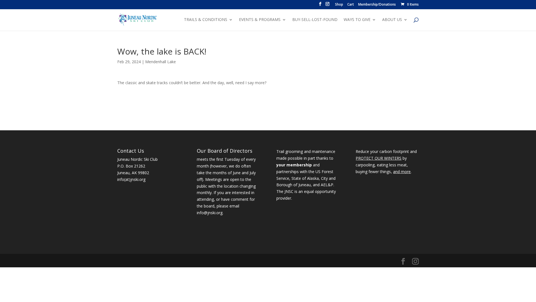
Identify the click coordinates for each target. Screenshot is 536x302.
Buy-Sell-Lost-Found (315, 20)
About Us (392, 20)
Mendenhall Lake (160, 61)
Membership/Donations (377, 5)
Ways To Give (357, 20)
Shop (339, 5)
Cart (350, 5)
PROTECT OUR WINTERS (378, 158)
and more (402, 171)
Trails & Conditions (205, 20)
